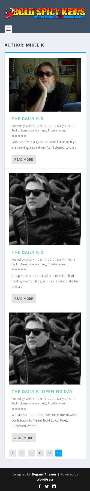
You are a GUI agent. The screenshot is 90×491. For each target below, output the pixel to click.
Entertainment (57, 130)
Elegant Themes (44, 474)
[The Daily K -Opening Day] (45, 349)
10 (40, 453)
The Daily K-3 (27, 118)
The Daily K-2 (27, 252)
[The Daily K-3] (45, 85)
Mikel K (29, 126)
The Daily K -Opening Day (42, 391)
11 (49, 453)
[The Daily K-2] (45, 209)
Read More (23, 159)
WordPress (45, 479)
